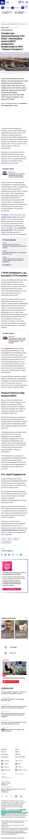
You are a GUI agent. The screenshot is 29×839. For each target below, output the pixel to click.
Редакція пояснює (22, 770)
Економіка (3, 749)
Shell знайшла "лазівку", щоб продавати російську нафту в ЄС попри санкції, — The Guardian (17, 340)
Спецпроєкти (4, 757)
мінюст (16, 539)
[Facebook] (2, 554)
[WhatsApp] (16, 554)
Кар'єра (17, 751)
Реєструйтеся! (11, 589)
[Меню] (26, 2)
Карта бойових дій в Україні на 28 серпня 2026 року (12, 730)
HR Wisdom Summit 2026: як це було (14, 678)
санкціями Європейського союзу (12, 530)
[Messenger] (20, 554)
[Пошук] (23, 2)
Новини (5, 243)
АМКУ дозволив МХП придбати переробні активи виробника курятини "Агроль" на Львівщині (13, 715)
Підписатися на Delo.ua (12, 681)
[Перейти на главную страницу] (2, 2)
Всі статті (13, 653)
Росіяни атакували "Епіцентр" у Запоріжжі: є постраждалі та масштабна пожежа (14, 246)
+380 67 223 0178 (5, 783)
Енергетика (5, 27)
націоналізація (6, 542)
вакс (3, 539)
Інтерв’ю (19, 766)
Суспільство (4, 754)
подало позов (6, 217)
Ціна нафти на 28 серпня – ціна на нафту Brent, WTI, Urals (14, 253)
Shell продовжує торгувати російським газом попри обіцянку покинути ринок (17, 175)
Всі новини (6, 265)
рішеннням (9, 348)
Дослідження (7, 770)
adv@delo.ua (4, 784)
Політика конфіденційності (6, 777)
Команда (3, 774)
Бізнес (17, 749)
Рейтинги (17, 754)
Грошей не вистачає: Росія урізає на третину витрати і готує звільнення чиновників (13, 260)
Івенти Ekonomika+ (20, 757)
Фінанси (3, 751)
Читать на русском (6, 30)
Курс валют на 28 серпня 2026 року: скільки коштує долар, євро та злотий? (13, 723)
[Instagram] (20, 796)
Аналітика (6, 766)
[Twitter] (9, 554)
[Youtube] (16, 796)
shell (9, 539)
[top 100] (7, 2)
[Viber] (13, 554)
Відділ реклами (19, 774)
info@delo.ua (4, 791)
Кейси (19, 763)
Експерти (5, 763)
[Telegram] (5, 554)
